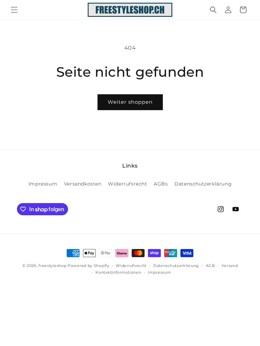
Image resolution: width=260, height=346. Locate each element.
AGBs (161, 184)
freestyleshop (52, 265)
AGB (210, 265)
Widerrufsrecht (127, 184)
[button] (14, 9)
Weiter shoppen (130, 102)
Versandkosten (83, 184)
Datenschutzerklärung (203, 184)
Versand (229, 265)
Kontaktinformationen (118, 272)
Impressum (42, 184)
